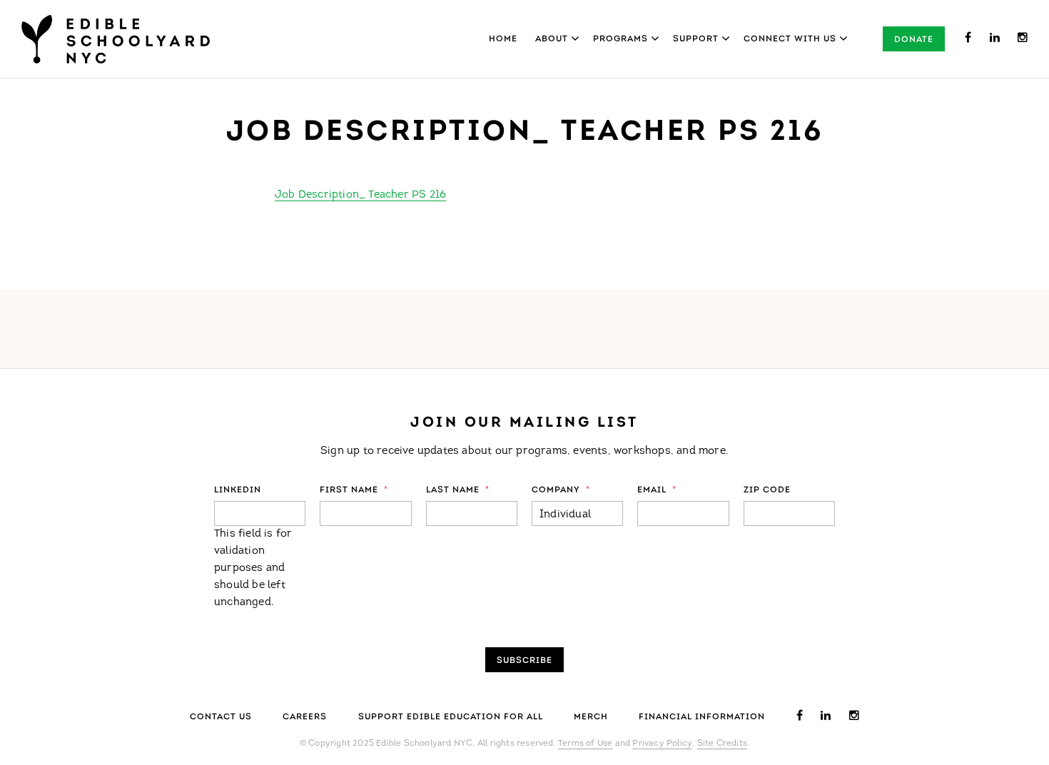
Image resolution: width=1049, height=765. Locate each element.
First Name (354, 490)
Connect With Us (790, 39)
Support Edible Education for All (450, 717)
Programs (620, 39)
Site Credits (722, 743)
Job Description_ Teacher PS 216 (360, 195)
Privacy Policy (662, 743)
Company (561, 490)
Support (696, 39)
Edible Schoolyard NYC (115, 39)
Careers (305, 717)
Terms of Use (585, 743)
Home (503, 39)
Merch (591, 717)
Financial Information (702, 717)
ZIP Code (767, 490)
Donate (913, 40)
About (551, 39)
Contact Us (221, 717)
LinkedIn (237, 490)
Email (656, 490)
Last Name (458, 490)
